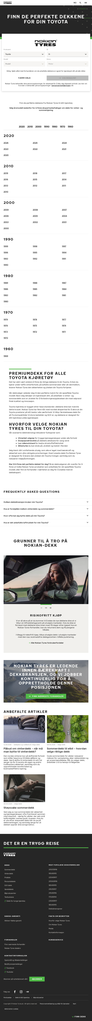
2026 (6, 143)
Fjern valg (24, 78)
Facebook (10, 968)
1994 (64, 252)
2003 (6, 222)
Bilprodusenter (10, 893)
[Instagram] (21, 992)
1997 (64, 246)
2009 (6, 209)
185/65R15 (53, 885)
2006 (6, 216)
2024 (64, 143)
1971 (64, 331)
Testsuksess (9, 897)
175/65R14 (52, 897)
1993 (6, 258)
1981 (64, 295)
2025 (35, 143)
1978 (35, 319)
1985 (35, 289)
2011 (64, 185)
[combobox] (24, 54)
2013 (6, 185)
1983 (6, 295)
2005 (35, 216)
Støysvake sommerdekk (19, 807)
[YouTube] (27, 992)
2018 (35, 173)
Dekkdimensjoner (55, 909)
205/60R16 (53, 881)
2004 (64, 216)
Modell (6, 59)
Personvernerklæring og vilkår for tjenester (54, 1004)
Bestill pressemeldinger (13, 964)
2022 (35, 149)
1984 (64, 289)
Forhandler (10, 940)
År (47, 49)
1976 (6, 325)
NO (75, 2)
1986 (6, 289)
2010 (30, 126)
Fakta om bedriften (59, 916)
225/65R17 (53, 877)
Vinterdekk (8, 873)
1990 (46, 126)
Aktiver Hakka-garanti (12, 921)
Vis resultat (69, 78)
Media (51, 928)
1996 (6, 252)
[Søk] (80, 2)
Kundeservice (56, 940)
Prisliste (7, 877)
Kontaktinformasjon (56, 932)
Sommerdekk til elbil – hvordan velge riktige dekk (67, 750)
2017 (64, 173)
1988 (35, 283)
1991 (64, 258)
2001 (64, 222)
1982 (35, 295)
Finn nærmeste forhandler (48, 696)
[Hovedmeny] (85, 2)
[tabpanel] (46, 68)
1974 (64, 325)
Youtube (10, 972)
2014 (64, 179)
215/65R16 (53, 893)
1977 (64, 319)
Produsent (7, 49)
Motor (49, 59)
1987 (64, 283)
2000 (38, 126)
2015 (35, 179)
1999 (6, 246)
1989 (6, 283)
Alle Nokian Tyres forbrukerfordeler (47, 643)
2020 (22, 126)
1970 (62, 126)
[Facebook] (15, 992)
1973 (6, 331)
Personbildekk (9, 881)
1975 (35, 325)
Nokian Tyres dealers (12, 948)
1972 (35, 331)
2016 (6, 179)
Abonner (37, 979)
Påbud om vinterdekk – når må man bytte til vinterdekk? (23, 750)
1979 (6, 319)
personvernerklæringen (61, 85)
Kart (74, 1004)
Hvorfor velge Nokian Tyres (59, 921)
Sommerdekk (9, 870)
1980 (54, 126)
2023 (6, 149)
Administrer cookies (11, 1009)
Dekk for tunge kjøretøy (16, 901)
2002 (35, 222)
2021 (64, 149)
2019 (6, 173)
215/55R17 (52, 889)
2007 (64, 209)
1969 (6, 356)
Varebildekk (8, 889)
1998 (35, 246)
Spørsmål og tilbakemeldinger (16, 960)
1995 (35, 252)
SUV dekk (8, 885)
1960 (70, 126)
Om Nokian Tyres (55, 925)
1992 (35, 258)
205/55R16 (53, 869)
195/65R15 (53, 873)
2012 (35, 185)
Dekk (7, 865)
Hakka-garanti (12, 916)
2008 (35, 209)
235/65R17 (53, 901)
